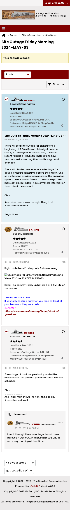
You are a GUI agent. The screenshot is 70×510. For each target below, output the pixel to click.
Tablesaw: (16, 123)
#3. (60, 422)
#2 (64, 261)
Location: (15, 119)
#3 (64, 368)
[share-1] (62, 125)
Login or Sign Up (54, 3)
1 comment (20, 414)
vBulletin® (34, 486)
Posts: (13, 116)
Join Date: (16, 113)
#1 (64, 135)
